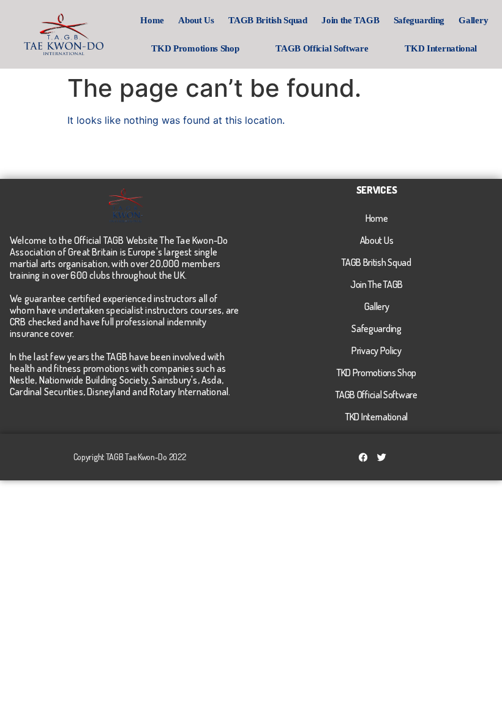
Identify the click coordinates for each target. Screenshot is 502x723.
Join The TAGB (376, 284)
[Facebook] (363, 457)
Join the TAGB (350, 20)
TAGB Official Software (321, 48)
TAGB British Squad (267, 20)
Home (152, 20)
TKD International (441, 48)
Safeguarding (419, 20)
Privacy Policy (376, 350)
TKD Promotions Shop (195, 48)
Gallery (473, 20)
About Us (196, 20)
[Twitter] (382, 457)
